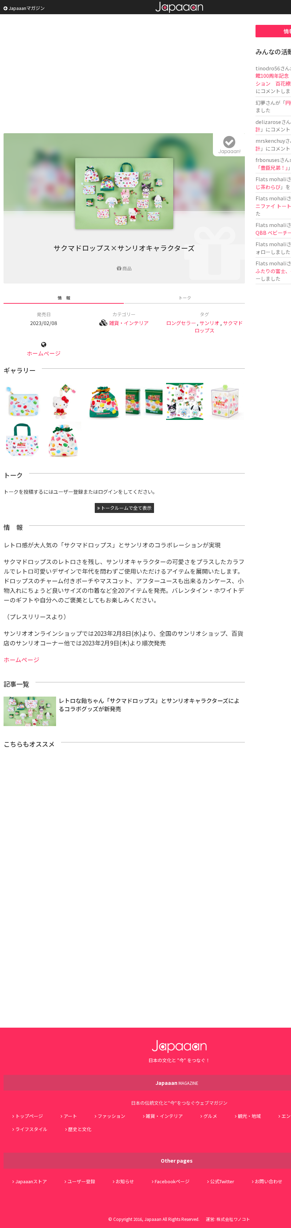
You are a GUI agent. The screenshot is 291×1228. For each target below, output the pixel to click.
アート (70, 1116)
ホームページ (44, 353)
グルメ (210, 1116)
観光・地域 (249, 1116)
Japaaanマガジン (26, 8)
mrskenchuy (270, 140)
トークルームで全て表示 (126, 507)
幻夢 (260, 102)
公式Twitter (222, 1181)
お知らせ (125, 1181)
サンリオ (209, 322)
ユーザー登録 (81, 1181)
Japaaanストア (31, 1181)
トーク (185, 297)
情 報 (63, 297)
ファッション (111, 1116)
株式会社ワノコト (233, 1219)
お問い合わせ (268, 1181)
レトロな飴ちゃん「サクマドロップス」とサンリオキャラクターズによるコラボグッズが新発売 (149, 704)
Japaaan (179, 7)
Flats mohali (271, 179)
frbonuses (268, 159)
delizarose (268, 121)
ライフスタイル (31, 1129)
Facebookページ (172, 1181)
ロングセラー (181, 322)
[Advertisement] (124, 74)
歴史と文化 (79, 1129)
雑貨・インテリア (129, 322)
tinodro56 (268, 68)
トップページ (29, 1116)
